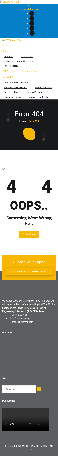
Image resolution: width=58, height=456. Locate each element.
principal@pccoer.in (30, 9)
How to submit (11, 92)
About (5, 51)
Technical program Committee (19, 61)
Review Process (35, 92)
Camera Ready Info (39, 97)
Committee (27, 56)
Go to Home (29, 234)
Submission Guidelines (15, 87)
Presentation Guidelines (16, 82)
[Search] (39, 389)
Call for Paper (9, 71)
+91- (30, 5)
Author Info (8, 77)
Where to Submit (43, 87)
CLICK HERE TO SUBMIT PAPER (29, 271)
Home (5, 45)
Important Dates (30, 71)
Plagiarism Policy (12, 97)
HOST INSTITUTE (12, 66)
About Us (8, 56)
